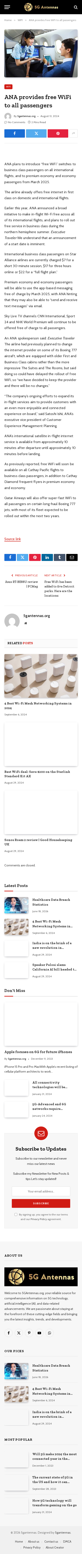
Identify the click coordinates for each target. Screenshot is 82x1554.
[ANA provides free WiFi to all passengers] (41, 53)
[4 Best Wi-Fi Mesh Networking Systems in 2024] (41, 676)
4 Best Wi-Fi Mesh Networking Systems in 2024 (51, 926)
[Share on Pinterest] (58, 133)
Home (19, 1541)
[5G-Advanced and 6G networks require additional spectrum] (16, 1110)
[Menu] (7, 7)
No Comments (16, 122)
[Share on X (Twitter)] (36, 133)
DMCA (67, 1541)
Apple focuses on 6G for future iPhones (38, 1052)
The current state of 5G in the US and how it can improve (52, 1482)
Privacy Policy (39, 1219)
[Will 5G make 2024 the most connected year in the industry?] (16, 1459)
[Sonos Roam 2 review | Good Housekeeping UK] (41, 812)
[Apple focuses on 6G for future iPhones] (41, 1024)
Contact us (51, 1541)
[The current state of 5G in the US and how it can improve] (16, 1483)
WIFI (8, 86)
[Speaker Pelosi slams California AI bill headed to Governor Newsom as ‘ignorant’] (16, 970)
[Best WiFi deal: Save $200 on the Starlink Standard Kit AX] (41, 744)
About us (33, 1541)
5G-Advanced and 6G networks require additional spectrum (49, 1109)
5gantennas (63, 1532)
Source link (12, 539)
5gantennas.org (26, 116)
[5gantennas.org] (41, 7)
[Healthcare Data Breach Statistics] (16, 905)
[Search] (75, 7)
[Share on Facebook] (14, 133)
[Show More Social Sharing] (73, 133)
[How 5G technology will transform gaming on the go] (16, 1506)
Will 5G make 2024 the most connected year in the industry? (54, 1458)
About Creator (55, 1547)
